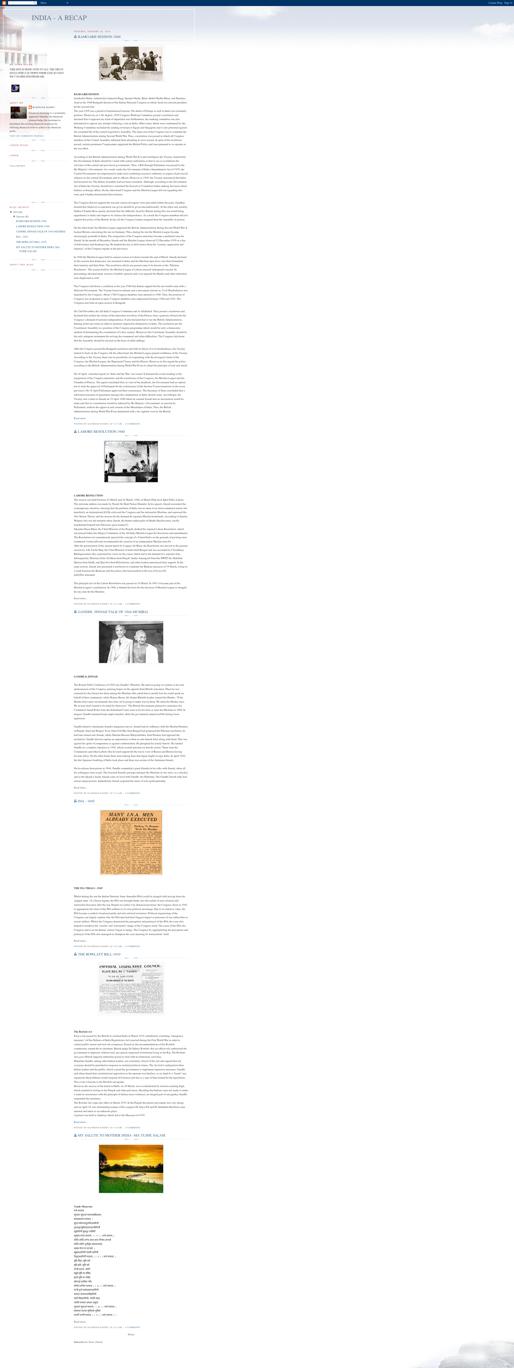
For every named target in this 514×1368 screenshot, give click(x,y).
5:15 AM (117, 793)
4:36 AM (117, 1127)
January (20, 216)
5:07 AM (117, 946)
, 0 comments (132, 423)
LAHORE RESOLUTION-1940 (101, 431)
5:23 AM (117, 603)
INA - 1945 (86, 801)
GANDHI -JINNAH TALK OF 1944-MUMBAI (113, 611)
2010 (16, 212)
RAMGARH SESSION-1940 (99, 36)
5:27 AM (117, 423)
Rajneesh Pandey (44, 107)
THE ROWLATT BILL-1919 (99, 954)
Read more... (80, 418)
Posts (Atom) (96, 1342)
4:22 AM (117, 1327)
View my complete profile (27, 135)
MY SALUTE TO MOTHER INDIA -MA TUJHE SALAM (121, 1135)
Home (131, 1334)
